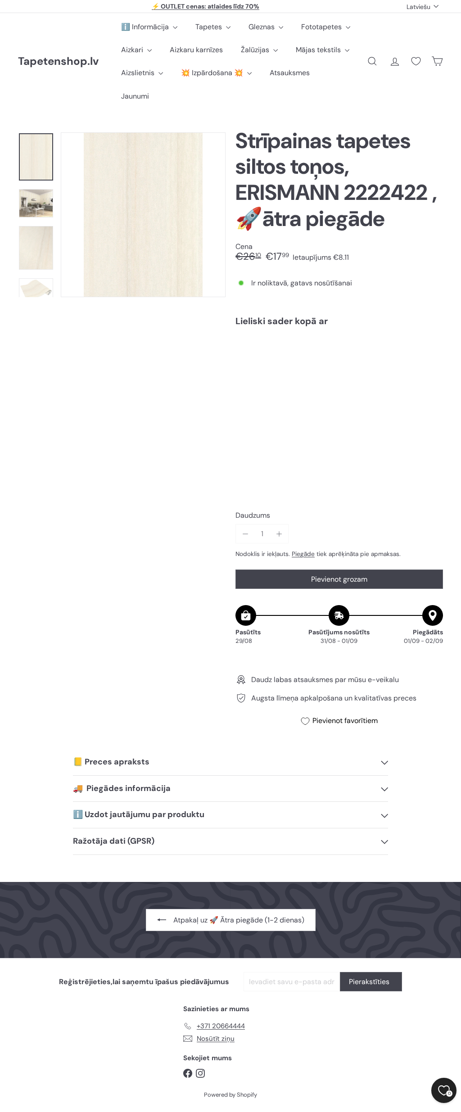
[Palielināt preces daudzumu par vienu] (279, 533)
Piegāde (303, 554)
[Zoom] (143, 215)
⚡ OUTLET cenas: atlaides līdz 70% (205, 6)
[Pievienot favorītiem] (431, 352)
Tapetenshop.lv (58, 61)
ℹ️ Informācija (146, 27)
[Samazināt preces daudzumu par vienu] (245, 533)
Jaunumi (135, 96)
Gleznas (262, 27)
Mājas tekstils (319, 49)
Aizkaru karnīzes (196, 49)
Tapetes (209, 27)
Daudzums (252, 515)
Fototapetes (322, 27)
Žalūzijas (256, 49)
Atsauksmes (290, 72)
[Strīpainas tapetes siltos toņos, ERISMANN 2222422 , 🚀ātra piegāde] (339, 365)
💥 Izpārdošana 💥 (213, 72)
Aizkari (133, 49)
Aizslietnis (138, 72)
